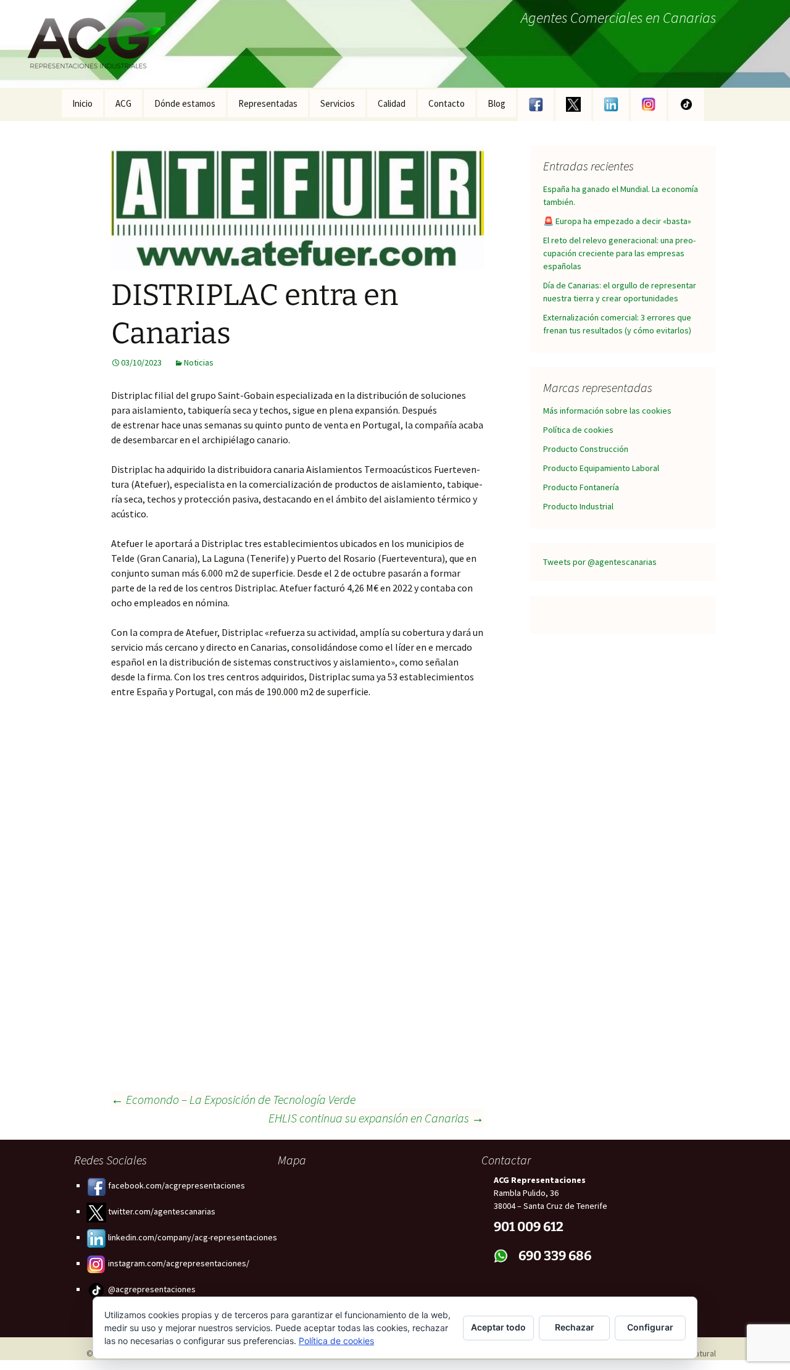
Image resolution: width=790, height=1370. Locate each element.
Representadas (267, 103)
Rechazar (574, 1327)
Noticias (199, 362)
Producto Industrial (578, 506)
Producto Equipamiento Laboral (601, 468)
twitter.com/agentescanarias (160, 1211)
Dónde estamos (184, 103)
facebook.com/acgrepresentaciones (175, 1185)
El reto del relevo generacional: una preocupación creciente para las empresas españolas (619, 253)
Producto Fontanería (581, 487)
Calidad (391, 103)
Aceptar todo (498, 1327)
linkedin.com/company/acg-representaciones (191, 1237)
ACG (123, 103)
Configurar (650, 1327)
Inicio (82, 103)
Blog (496, 103)
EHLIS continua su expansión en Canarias (376, 1118)
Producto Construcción (585, 448)
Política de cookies (578, 429)
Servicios (337, 103)
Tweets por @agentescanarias (600, 561)
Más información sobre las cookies (607, 410)
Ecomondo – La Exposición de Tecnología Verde (233, 1099)
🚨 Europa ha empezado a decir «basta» (617, 221)
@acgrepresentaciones (151, 1289)
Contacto (446, 103)
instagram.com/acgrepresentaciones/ (177, 1263)
